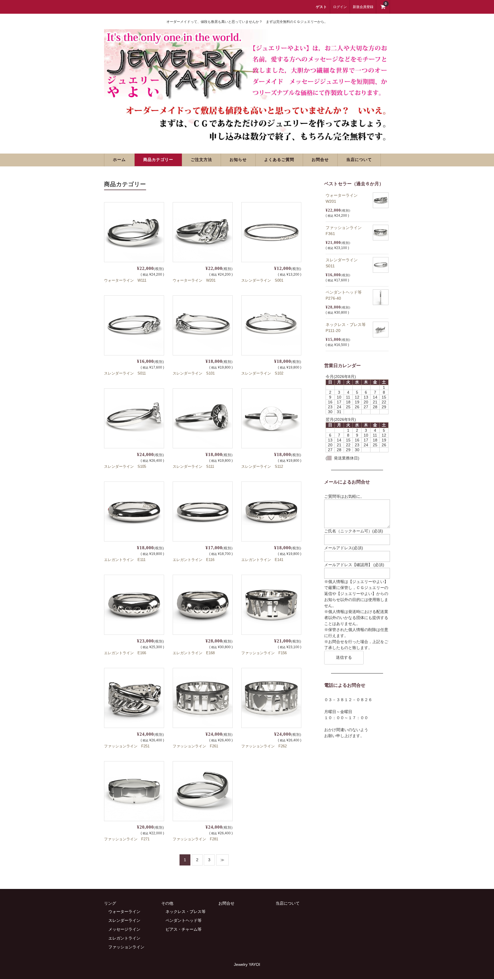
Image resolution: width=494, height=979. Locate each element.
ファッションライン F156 (264, 653)
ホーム (119, 160)
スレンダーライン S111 (193, 466)
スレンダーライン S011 (125, 373)
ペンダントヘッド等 (184, 920)
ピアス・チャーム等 (184, 929)
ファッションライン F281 (195, 839)
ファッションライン (126, 947)
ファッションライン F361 (346, 230)
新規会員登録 (363, 7)
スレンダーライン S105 (125, 466)
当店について (359, 160)
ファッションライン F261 (195, 746)
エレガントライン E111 (125, 560)
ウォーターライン (124, 911)
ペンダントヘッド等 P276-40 (346, 295)
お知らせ (238, 160)
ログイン (340, 7)
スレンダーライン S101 (194, 373)
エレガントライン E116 (193, 560)
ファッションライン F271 (127, 839)
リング (110, 903)
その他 (167, 903)
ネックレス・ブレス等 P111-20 (348, 327)
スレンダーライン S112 (262, 466)
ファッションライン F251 (127, 746)
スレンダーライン (124, 920)
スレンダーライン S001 (262, 280)
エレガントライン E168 (194, 653)
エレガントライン (124, 938)
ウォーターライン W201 (194, 280)
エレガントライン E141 (262, 560)
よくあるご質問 (279, 160)
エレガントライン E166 (125, 653)
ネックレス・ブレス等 (186, 911)
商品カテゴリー (158, 160)
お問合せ (320, 160)
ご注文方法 (201, 160)
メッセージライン (124, 929)
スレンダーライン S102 (262, 373)
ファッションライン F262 (264, 746)
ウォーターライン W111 (125, 280)
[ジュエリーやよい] (247, 138)
